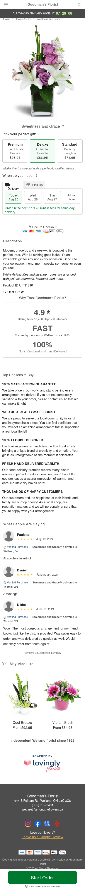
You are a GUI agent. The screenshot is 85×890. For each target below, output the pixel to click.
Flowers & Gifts (23, 19)
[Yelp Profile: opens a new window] (57, 824)
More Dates (72, 197)
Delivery (13, 187)
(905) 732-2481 (42, 805)
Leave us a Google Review (42, 837)
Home (6, 19)
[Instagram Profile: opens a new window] (28, 824)
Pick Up (37, 185)
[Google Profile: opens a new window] (47, 824)
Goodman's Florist (42, 4)
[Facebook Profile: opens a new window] (38, 824)
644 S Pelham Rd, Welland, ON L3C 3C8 (42, 800)
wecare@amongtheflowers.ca (42, 809)
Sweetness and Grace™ (47, 547)
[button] (76, 880)
